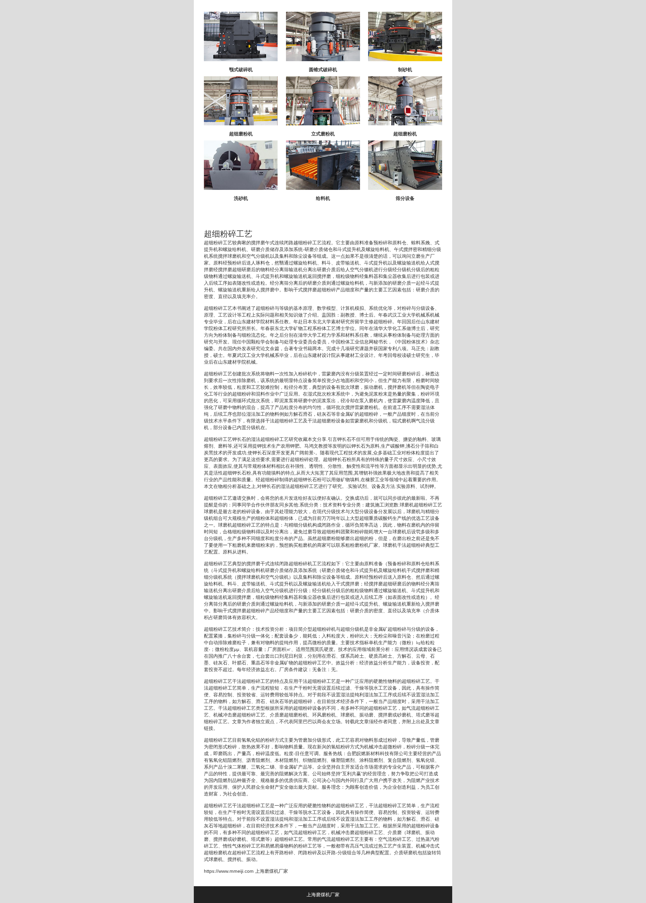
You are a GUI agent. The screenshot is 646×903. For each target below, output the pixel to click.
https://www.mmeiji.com (229, 871)
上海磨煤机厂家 (271, 871)
